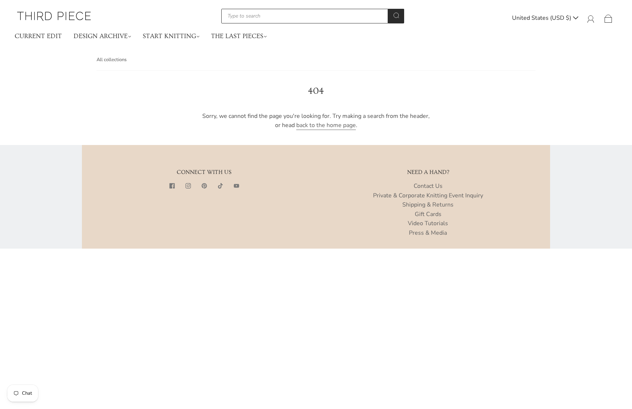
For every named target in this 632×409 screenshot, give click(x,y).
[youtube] (236, 186)
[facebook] (172, 186)
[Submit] (396, 15)
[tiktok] (220, 186)
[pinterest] (204, 186)
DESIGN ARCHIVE (101, 36)
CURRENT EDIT (38, 36)
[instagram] (188, 186)
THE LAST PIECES (237, 36)
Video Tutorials (428, 223)
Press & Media (428, 233)
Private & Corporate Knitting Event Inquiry (428, 196)
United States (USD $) (542, 18)
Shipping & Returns (428, 205)
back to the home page (326, 125)
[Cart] (608, 18)
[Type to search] (304, 16)
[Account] (590, 18)
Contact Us (428, 186)
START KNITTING (169, 36)
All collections (112, 59)
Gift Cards (428, 214)
